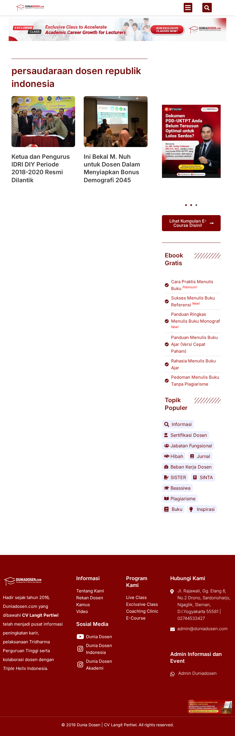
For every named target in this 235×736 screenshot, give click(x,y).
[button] (188, 7)
